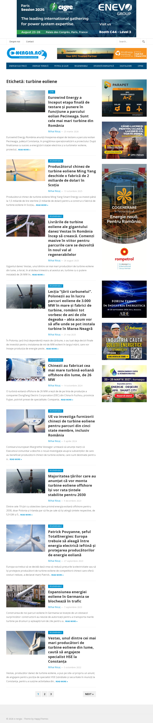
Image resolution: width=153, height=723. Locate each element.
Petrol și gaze (61, 66)
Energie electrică (18, 66)
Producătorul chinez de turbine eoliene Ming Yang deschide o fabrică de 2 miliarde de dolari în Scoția (72, 175)
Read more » (24, 149)
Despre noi (14, 41)
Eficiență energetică (104, 66)
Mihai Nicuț (54, 131)
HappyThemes (41, 718)
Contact (30, 41)
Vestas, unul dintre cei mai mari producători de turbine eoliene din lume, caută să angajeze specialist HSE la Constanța (72, 650)
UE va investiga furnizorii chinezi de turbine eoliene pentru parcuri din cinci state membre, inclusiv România (71, 425)
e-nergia (18, 718)
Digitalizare (126, 66)
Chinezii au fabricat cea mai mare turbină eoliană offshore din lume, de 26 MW (71, 372)
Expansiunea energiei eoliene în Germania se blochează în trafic (68, 596)
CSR (11, 72)
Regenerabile (81, 66)
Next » (89, 694)
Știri (52, 92)
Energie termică (40, 66)
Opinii (140, 66)
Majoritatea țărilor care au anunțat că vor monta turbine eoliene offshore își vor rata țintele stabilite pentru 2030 (72, 485)
